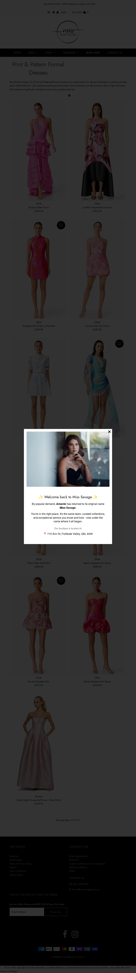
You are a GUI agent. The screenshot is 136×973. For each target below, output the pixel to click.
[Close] (109, 431)
